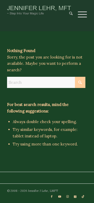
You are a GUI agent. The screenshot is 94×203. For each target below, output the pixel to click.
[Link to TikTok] (83, 196)
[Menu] (80, 10)
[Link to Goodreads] (75, 196)
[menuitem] (68, 10)
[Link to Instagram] (67, 196)
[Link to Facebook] (52, 196)
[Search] (68, 10)
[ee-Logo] (39, 10)
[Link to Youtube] (59, 196)
